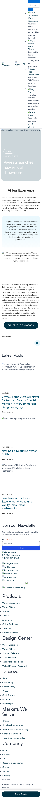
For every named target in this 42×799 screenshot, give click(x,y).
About (31, 115)
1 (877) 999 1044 (10, 558)
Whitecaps (7, 703)
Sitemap (6, 775)
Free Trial (6, 628)
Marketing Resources (12, 661)
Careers (6, 754)
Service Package (10, 632)
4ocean (6, 699)
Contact (6, 767)
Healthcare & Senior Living (15, 729)
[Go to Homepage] (9, 551)
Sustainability (8, 686)
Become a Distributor (12, 762)
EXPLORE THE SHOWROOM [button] (21, 325)
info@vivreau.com (11, 555)
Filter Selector (9, 657)
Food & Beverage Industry (15, 738)
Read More (6, 412)
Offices (5, 721)
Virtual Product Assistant (14, 666)
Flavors (5, 615)
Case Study (7, 682)
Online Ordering (10, 624)
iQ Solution (7, 620)
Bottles (5, 611)
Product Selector (10, 653)
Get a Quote (21, 794)
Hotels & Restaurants (12, 725)
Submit (21, 548)
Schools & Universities (13, 733)
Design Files (33, 74)
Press (8, 151)
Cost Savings (8, 695)
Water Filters (8, 607)
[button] (24, 64)
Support (6, 771)
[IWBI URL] (31, 587)
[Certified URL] (13, 587)
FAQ (4, 758)
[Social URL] (21, 563)
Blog (30, 92)
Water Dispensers (11, 603)
